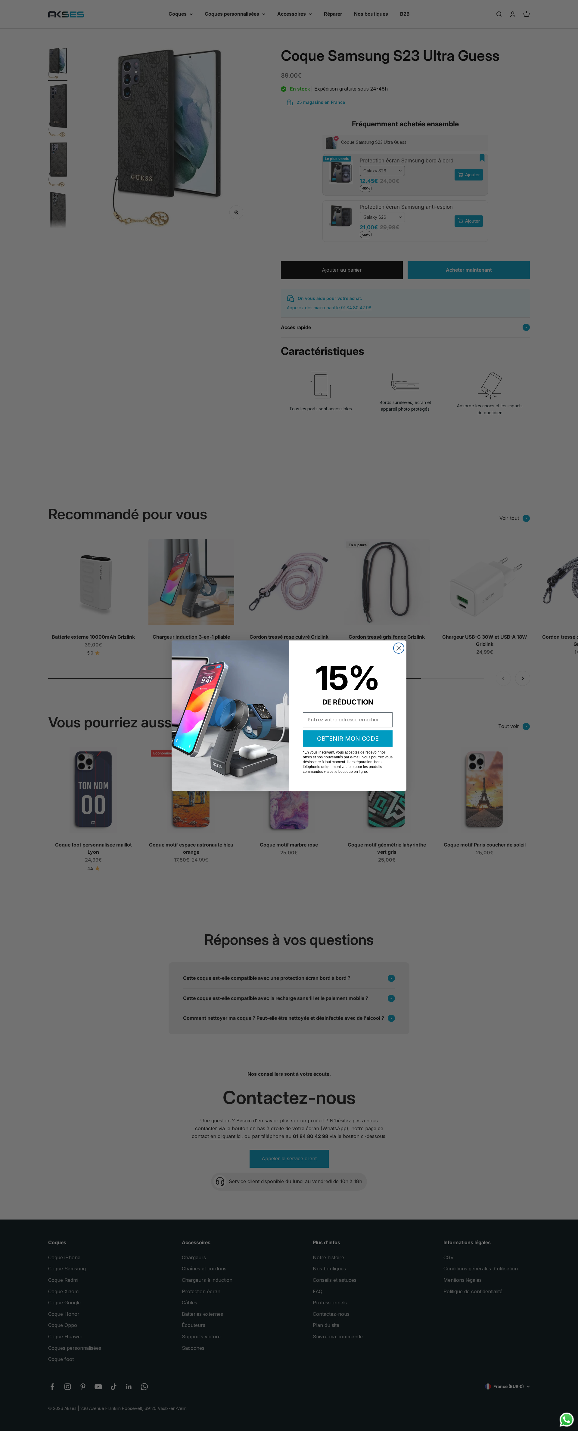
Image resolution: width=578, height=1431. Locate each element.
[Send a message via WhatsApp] (566, 1419)
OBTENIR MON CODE (348, 738)
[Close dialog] (398, 648)
